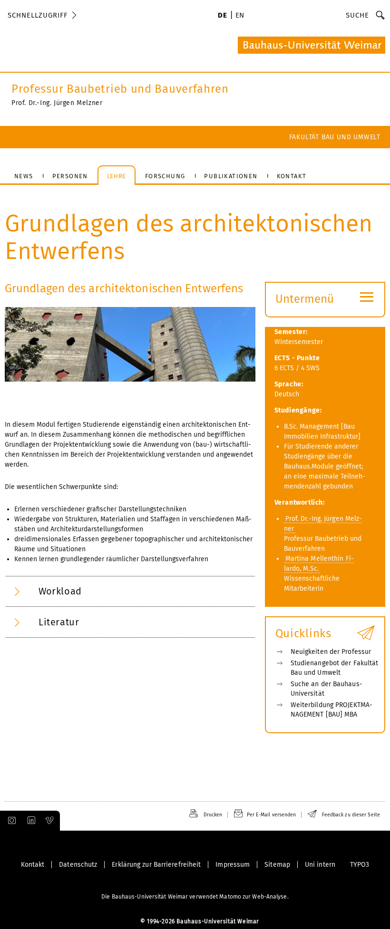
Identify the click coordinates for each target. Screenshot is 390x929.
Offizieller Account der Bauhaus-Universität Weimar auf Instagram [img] (10, 821)
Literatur (59, 622)
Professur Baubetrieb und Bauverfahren (120, 89)
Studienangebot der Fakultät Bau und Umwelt (335, 668)
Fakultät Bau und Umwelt (334, 137)
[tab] (130, 591)
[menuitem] (222, 16)
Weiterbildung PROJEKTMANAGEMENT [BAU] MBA (331, 709)
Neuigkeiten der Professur (331, 652)
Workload (60, 591)
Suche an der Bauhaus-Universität (326, 689)
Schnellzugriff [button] (38, 15)
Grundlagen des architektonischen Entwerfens (124, 288)
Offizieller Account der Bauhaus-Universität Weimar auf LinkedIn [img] (30, 821)
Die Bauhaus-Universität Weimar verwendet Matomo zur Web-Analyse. (194, 896)
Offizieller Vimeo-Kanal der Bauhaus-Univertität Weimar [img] (50, 821)
